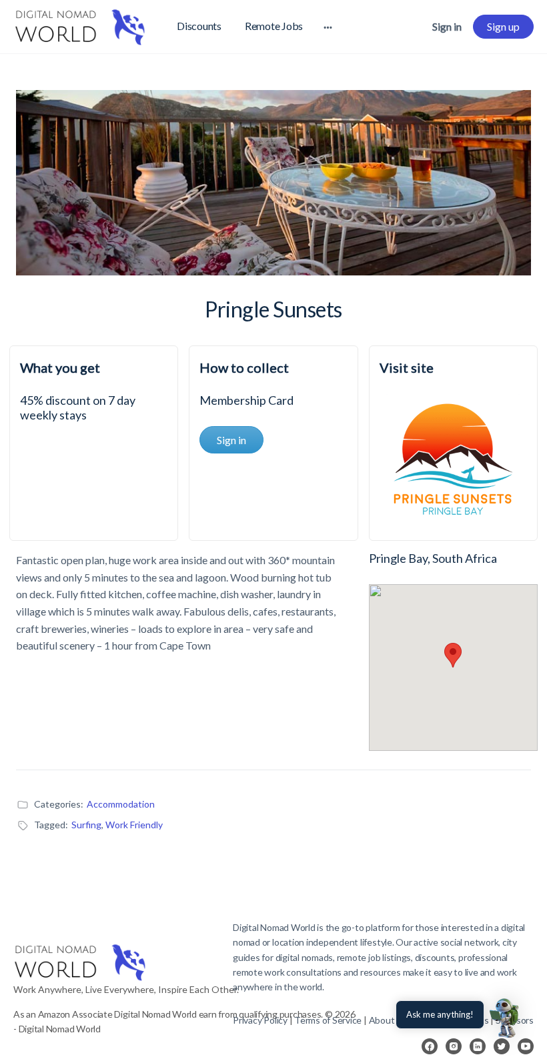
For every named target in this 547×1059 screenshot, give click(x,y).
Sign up (503, 26)
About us (387, 1020)
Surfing (86, 824)
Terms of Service (328, 1020)
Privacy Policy (260, 1020)
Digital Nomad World (274, 927)
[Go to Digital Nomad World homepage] (80, 24)
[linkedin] (478, 1046)
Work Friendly (134, 824)
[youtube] (526, 1046)
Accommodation (121, 804)
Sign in (447, 26)
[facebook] (430, 1046)
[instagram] (454, 1046)
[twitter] (502, 1046)
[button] (505, 1017)
